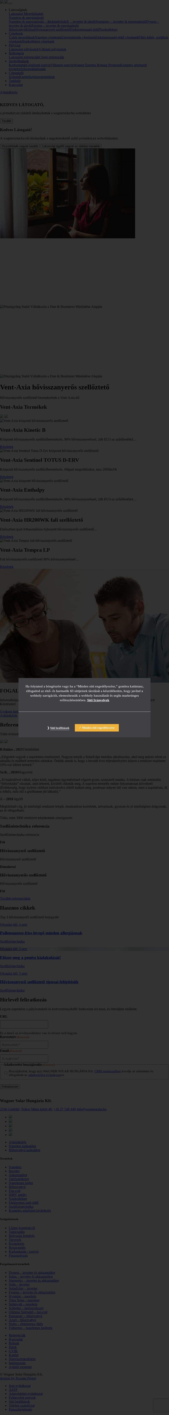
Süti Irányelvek (98, 700)
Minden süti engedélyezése (98, 727)
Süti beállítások (59, 728)
